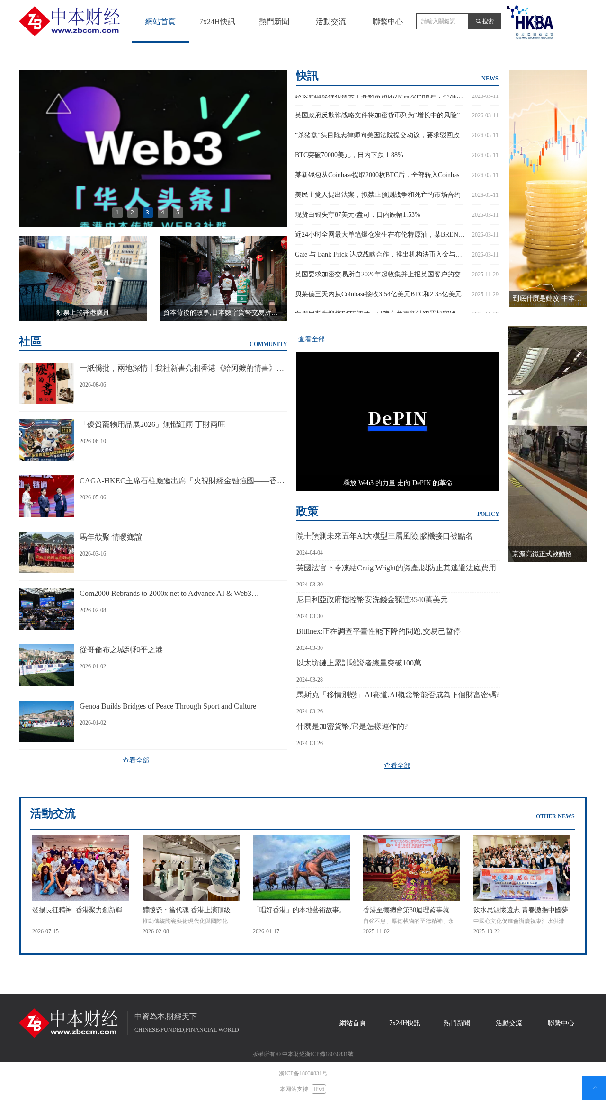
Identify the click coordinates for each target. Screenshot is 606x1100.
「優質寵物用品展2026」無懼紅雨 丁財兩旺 (152, 424)
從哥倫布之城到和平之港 (121, 650)
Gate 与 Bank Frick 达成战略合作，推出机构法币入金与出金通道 (381, 247)
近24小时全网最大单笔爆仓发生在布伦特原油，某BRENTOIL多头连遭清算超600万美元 (381, 227)
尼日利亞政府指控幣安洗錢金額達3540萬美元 (372, 599)
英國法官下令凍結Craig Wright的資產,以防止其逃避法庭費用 (396, 568)
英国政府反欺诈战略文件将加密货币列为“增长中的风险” (377, 108)
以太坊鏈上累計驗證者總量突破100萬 (358, 663)
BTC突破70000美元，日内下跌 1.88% (349, 148)
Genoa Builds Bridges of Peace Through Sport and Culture (168, 706)
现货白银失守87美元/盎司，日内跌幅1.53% (357, 208)
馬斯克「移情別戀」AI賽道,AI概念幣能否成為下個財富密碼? (397, 695)
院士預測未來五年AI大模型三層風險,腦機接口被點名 (384, 536)
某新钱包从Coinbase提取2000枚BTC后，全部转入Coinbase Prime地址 (381, 168)
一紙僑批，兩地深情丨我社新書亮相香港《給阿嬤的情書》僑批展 (182, 369)
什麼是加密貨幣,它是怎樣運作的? (352, 726)
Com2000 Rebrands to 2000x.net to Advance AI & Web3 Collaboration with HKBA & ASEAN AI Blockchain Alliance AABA (173, 594)
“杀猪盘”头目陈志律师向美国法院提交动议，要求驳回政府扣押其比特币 (381, 128)
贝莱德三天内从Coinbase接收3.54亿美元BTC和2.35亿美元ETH (381, 287)
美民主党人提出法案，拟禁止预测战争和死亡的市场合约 (378, 188)
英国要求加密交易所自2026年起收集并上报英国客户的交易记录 (381, 267)
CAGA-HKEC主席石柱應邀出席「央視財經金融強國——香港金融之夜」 (182, 482)
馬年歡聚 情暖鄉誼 (111, 537)
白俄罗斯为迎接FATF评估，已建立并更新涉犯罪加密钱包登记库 (381, 307)
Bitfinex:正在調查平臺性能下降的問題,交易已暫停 (378, 631)
